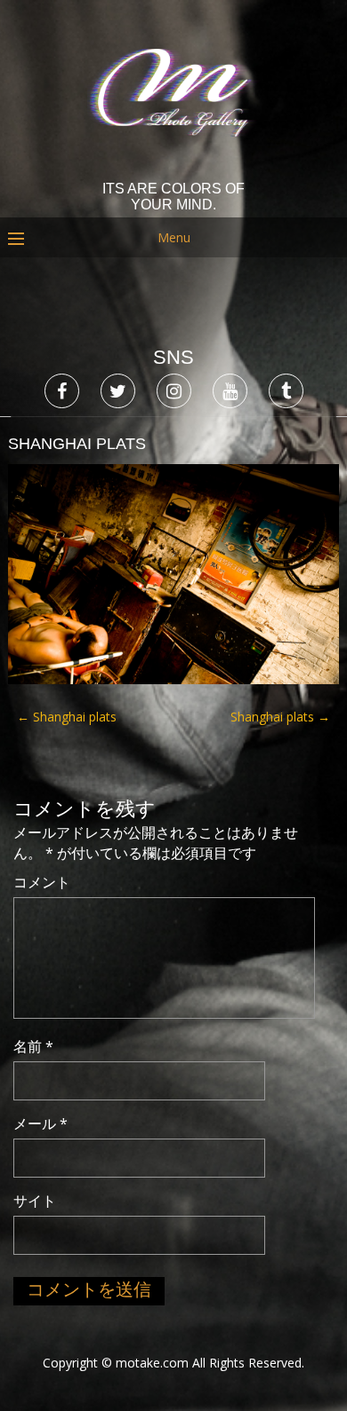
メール (40, 1123)
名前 (33, 1046)
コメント (41, 882)
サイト (34, 1200)
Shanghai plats (67, 716)
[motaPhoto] (174, 168)
